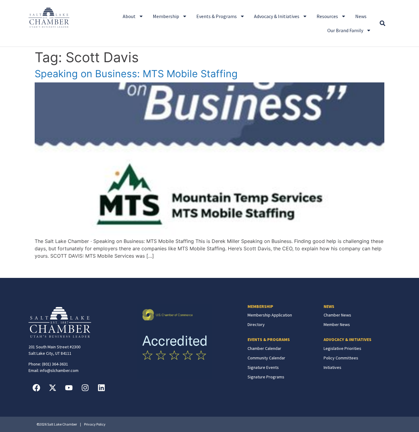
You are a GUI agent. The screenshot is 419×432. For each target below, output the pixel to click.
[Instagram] (85, 387)
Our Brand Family (345, 30)
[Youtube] (68, 387)
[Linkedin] (101, 387)
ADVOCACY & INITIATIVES (347, 339)
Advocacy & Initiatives (276, 16)
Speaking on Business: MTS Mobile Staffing (136, 74)
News (361, 16)
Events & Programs (216, 16)
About (129, 16)
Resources (327, 16)
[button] (382, 23)
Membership (166, 16)
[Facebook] (36, 387)
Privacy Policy (95, 424)
